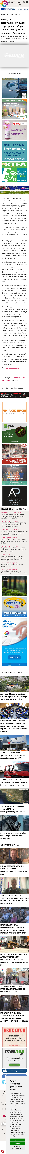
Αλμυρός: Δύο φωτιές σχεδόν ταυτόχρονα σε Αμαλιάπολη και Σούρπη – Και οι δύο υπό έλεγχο (13, 782)
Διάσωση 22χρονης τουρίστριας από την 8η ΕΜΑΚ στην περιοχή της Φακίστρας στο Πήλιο (13, 696)
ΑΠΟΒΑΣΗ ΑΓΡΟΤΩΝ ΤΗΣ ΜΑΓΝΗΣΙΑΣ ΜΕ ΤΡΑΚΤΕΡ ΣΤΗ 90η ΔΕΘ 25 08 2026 (13, 989)
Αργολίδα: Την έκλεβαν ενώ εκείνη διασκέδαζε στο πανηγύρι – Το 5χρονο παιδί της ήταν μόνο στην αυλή (13, 557)
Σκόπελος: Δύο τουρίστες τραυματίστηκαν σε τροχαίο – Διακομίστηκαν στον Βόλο (12, 755)
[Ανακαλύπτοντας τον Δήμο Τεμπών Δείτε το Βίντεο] (14, 88)
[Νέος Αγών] (14, 1037)
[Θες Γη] (14, 433)
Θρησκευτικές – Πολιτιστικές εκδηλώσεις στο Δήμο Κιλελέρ (14, 564)
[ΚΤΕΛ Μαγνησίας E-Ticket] (14, 172)
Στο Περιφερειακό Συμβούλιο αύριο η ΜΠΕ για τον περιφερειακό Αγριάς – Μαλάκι (13, 809)
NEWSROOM (7, 509)
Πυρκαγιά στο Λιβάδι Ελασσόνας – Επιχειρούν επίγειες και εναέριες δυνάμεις (14, 571)
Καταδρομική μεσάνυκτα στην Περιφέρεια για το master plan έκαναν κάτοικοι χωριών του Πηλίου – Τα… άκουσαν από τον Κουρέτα (13, 726)
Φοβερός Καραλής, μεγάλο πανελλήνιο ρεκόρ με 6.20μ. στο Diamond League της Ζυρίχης (14, 540)
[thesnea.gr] (14, 1058)
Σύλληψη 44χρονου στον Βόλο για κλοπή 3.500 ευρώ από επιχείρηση (13, 835)
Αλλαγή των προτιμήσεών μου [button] (17, 1147)
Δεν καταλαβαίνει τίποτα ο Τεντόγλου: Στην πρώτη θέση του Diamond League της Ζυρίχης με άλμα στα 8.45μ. (14, 532)
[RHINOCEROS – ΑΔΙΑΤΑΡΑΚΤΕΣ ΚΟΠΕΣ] (14, 412)
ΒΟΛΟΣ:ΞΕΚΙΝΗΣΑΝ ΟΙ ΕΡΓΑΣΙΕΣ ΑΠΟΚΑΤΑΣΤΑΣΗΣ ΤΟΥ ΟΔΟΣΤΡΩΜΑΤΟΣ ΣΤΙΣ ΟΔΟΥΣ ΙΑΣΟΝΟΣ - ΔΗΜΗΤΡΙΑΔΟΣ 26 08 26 (14, 959)
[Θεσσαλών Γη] (14, 192)
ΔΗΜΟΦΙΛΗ (21, 509)
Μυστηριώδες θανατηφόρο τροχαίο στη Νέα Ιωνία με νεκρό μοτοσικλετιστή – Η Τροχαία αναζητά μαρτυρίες (13, 524)
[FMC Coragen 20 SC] (14, 130)
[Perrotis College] (14, 475)
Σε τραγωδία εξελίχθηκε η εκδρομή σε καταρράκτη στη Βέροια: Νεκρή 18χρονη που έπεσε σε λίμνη (13, 549)
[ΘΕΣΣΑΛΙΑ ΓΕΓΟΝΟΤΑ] (14, 188)
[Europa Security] (14, 395)
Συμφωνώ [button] (17, 1140)
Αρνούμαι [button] (17, 1143)
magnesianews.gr (12, 368)
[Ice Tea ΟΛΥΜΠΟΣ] (14, 586)
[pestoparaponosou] (14, 642)
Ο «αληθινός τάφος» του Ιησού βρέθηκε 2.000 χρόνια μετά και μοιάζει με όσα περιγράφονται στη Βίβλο (13, 515)
